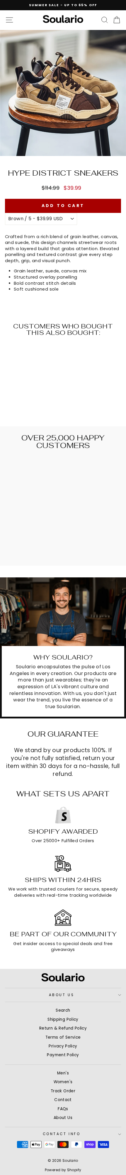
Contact (63, 1100)
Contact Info (61, 1134)
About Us (61, 995)
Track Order (63, 1091)
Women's (63, 1082)
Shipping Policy (63, 1019)
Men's (63, 1073)
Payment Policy (63, 1055)
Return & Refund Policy (63, 1028)
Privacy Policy (63, 1046)
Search (63, 1010)
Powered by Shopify (63, 1169)
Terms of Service (63, 1037)
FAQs (63, 1109)
